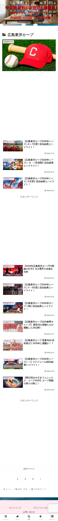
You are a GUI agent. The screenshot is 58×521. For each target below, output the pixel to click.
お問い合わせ (29, 512)
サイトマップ (15, 508)
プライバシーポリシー (43, 508)
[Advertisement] (29, 105)
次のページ (29, 469)
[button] (52, 405)
